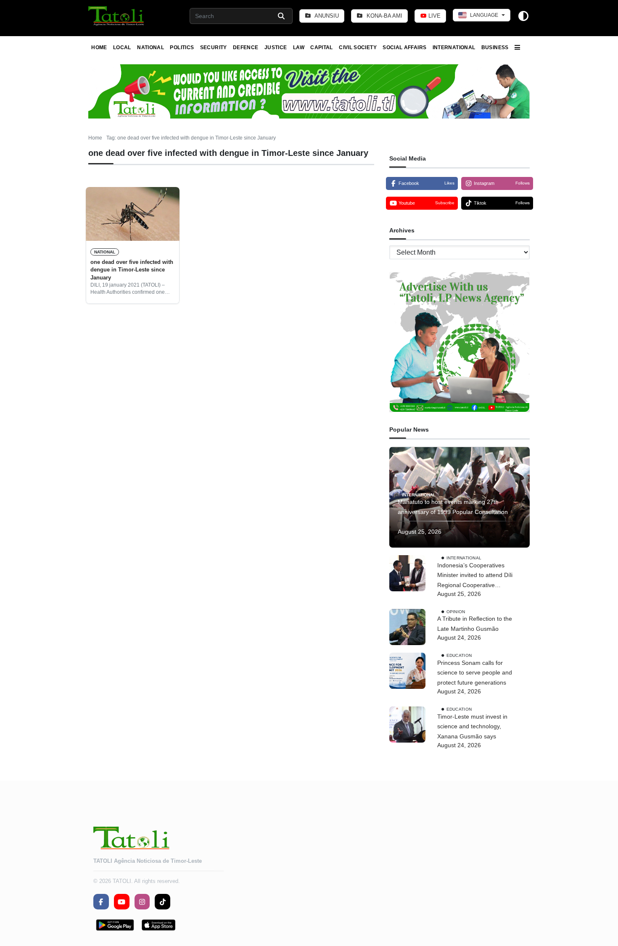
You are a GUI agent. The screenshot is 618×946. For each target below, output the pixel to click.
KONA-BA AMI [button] (383, 16)
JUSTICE (275, 47)
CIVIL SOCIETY (358, 47)
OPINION (455, 611)
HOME (99, 47)
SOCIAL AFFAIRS (404, 47)
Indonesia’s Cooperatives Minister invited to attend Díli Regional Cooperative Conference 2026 (474, 576)
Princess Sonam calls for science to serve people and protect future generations (474, 672)
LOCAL (122, 47)
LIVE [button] (434, 16)
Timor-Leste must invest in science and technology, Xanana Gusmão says (472, 726)
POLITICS (182, 47)
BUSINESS (495, 47)
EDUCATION (459, 655)
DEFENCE (246, 47)
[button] (116, 16)
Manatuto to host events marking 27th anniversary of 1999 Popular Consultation (453, 506)
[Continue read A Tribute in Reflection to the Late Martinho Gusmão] (407, 627)
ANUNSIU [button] (326, 16)
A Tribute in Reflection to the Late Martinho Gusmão (474, 623)
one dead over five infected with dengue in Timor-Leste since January (131, 270)
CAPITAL (321, 47)
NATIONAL (150, 47)
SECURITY (213, 47)
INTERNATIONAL (454, 47)
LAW (298, 47)
